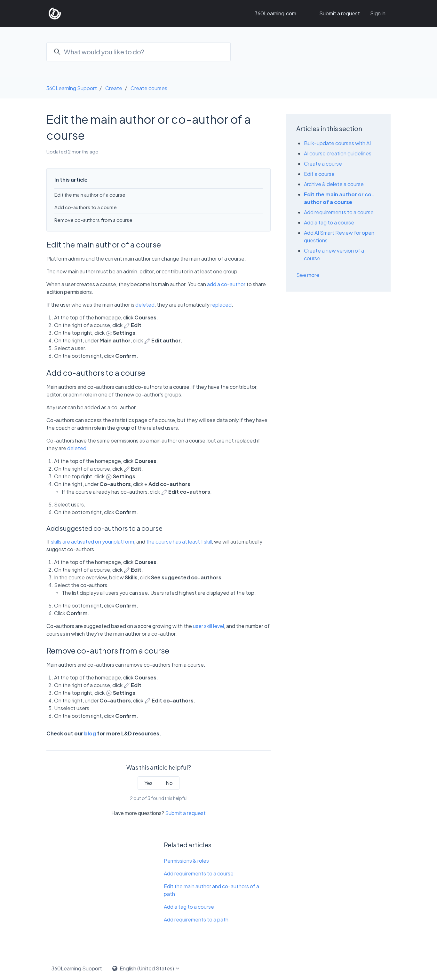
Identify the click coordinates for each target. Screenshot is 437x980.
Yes (148, 783)
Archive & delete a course (334, 184)
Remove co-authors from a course (93, 220)
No (169, 783)
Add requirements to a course (199, 873)
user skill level (208, 626)
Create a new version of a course (334, 254)
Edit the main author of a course (89, 195)
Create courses (149, 88)
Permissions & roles (186, 860)
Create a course (323, 163)
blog (90, 733)
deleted (145, 304)
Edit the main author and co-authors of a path (211, 890)
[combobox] (138, 52)
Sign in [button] (377, 13)
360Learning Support (71, 88)
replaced (221, 304)
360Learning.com (275, 13)
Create (113, 88)
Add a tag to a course (189, 906)
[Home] (54, 13)
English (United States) (147, 968)
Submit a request (339, 13)
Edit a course (319, 173)
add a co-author (226, 284)
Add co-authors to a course (85, 207)
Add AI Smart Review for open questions (339, 236)
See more (307, 274)
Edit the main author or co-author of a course (339, 198)
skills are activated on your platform (92, 541)
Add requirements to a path (196, 919)
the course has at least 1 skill (179, 541)
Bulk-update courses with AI (337, 143)
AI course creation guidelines (337, 153)
